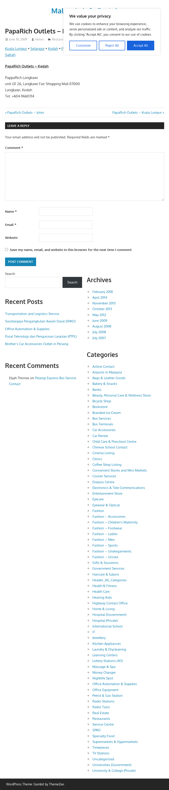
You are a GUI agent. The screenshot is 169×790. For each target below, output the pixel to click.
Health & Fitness (104, 586)
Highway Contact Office (110, 603)
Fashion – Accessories (108, 516)
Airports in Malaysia (107, 372)
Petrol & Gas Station (107, 695)
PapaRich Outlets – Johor (25, 112)
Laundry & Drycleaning (109, 649)
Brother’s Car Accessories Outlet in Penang (36, 344)
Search (10, 274)
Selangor (37, 48)
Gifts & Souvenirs (105, 563)
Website (11, 238)
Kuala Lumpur (16, 48)
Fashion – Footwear (107, 528)
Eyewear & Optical (106, 505)
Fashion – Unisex (105, 557)
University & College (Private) (114, 770)
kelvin (39, 39)
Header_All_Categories (109, 580)
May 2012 (99, 315)
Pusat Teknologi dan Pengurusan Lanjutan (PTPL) (41, 336)
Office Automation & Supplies (27, 329)
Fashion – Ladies (105, 534)
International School (107, 626)
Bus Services (101, 418)
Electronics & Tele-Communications (118, 488)
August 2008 (101, 326)
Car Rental (100, 436)
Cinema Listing (103, 453)
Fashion (98, 511)
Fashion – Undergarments (111, 551)
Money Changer (104, 672)
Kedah (53, 48)
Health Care (101, 591)
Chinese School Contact (109, 447)
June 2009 (99, 320)
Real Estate (100, 713)
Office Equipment (105, 690)
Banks (96, 390)
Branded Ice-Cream (106, 413)
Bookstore (100, 407)
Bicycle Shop (101, 401)
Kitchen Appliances (106, 644)
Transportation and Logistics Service (32, 314)
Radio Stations (103, 701)
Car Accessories (104, 430)
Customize (83, 45)
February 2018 (102, 292)
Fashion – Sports (105, 545)
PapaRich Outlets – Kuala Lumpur (137, 112)
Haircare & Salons (105, 574)
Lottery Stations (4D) (107, 661)
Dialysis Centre (103, 482)
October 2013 (102, 309)
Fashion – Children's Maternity (115, 522)
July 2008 (99, 332)
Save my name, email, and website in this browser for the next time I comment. (71, 250)
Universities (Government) (111, 765)
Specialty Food (103, 736)
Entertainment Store (107, 493)
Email (10, 225)
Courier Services (104, 476)
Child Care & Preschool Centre (114, 441)
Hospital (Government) (109, 615)
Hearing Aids (102, 597)
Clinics (97, 459)
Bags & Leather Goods (108, 378)
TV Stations (100, 753)
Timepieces (100, 747)
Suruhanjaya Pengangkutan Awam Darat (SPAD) (40, 321)
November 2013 (104, 303)
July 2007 (99, 338)
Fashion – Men (103, 540)
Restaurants (60, 39)
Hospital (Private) (105, 620)
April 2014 (99, 297)
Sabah (10, 55)
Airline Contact (103, 366)
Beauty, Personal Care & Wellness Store (121, 395)
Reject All (112, 45)
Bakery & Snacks (104, 384)
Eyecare (98, 499)
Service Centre (103, 724)
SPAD (96, 730)
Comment (14, 148)
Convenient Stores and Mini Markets (119, 470)
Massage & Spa (104, 667)
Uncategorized (103, 759)
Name (11, 211)
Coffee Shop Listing (106, 465)
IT (93, 632)
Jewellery (99, 638)
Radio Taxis (101, 707)
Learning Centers (105, 655)
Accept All (141, 45)
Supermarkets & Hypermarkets (115, 742)
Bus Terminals (102, 424)
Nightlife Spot (102, 678)
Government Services (108, 568)
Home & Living (103, 609)
